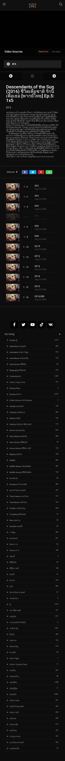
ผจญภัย (13, 616)
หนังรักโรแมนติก (17, 706)
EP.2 (37, 186)
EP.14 (37, 276)
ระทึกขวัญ (14, 628)
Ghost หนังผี (15, 418)
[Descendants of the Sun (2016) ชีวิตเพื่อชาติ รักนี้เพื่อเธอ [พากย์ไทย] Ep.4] (10, 76)
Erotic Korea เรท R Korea (21, 400)
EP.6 (37, 226)
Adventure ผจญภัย (18, 346)
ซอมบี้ (12, 556)
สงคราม (13, 640)
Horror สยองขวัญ (17, 430)
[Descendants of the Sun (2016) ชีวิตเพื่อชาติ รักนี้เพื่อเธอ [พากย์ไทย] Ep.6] (54, 76)
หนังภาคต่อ (14, 700)
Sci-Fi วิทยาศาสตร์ (18, 490)
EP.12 (37, 256)
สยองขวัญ (14, 646)
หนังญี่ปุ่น (13, 688)
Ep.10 (37, 246)
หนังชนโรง (14, 676)
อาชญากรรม (15, 736)
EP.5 (37, 216)
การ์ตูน (12, 532)
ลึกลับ (12, 634)
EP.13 (37, 266)
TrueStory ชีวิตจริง (18, 514)
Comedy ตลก (15, 376)
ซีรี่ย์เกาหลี (14, 568)
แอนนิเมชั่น (14, 748)
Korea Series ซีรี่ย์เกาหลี (20, 448)
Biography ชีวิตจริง (18, 370)
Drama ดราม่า (16, 394)
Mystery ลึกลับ (16, 454)
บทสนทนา (14, 598)
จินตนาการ (14, 550)
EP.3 (37, 196)
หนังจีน (13, 670)
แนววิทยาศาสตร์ (17, 742)
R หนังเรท (14, 478)
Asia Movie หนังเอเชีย (19, 358)
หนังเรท (13, 718)
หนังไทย (13, 730)
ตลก (11, 586)
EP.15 (37, 286)
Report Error (44, 52)
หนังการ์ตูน (14, 658)
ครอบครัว (14, 538)
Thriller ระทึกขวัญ (17, 508)
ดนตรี (12, 574)
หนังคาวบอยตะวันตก (18, 664)
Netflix (12, 460)
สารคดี (12, 652)
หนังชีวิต (13, 682)
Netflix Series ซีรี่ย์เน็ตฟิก (20, 472)
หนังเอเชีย (14, 724)
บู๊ (10, 604)
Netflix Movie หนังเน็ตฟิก (20, 466)
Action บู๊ (13, 340)
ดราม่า (12, 580)
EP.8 (37, 236)
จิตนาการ (14, 544)
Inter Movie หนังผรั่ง (18, 436)
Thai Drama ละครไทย (19, 496)
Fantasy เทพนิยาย (17, 412)
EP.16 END (39, 296)
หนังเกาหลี (14, 712)
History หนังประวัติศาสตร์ (20, 424)
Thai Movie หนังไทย (18, 502)
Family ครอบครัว (17, 406)
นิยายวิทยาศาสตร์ (17, 592)
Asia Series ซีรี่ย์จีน (18, 364)
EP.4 (37, 206)
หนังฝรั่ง (13, 694)
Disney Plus (15, 388)
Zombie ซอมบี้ (16, 526)
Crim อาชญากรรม (17, 382)
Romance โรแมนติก (18, 484)
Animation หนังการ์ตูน (19, 352)
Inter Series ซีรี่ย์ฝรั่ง (18, 442)
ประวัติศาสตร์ (15, 610)
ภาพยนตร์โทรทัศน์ (18, 622)
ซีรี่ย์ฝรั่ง (13, 562)
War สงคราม (15, 520)
